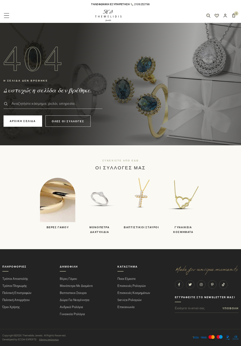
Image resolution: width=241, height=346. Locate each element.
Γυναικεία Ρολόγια (72, 314)
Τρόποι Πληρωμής (14, 286)
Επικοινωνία (126, 307)
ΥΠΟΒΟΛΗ (230, 308)
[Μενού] (6, 15)
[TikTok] (223, 284)
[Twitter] (190, 284)
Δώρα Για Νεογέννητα (74, 300)
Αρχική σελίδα (23, 121)
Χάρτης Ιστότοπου (49, 339)
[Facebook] (179, 284)
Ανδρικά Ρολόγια (71, 307)
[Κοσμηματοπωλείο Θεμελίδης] (108, 15)
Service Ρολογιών (129, 300)
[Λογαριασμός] (225, 15)
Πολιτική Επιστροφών (17, 293)
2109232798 (142, 4)
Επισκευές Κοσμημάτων (133, 293)
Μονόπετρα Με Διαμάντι (76, 286)
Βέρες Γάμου (68, 279)
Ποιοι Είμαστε (126, 279)
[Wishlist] (216, 15)
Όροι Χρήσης (11, 307)
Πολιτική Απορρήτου (16, 300)
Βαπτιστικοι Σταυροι (73, 293)
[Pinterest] (212, 284)
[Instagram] (201, 284)
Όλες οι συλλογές (68, 121)
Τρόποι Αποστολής (15, 279)
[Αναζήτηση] (208, 15)
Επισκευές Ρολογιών (131, 286)
